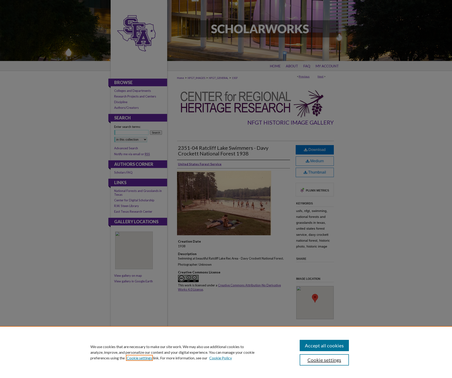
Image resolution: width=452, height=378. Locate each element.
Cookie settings (139, 358)
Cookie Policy (220, 358)
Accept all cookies (324, 345)
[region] (226, 352)
